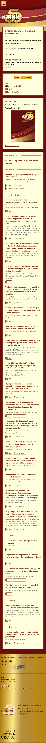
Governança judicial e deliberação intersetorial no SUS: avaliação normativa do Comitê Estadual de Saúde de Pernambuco (22, 406)
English (9, 89)
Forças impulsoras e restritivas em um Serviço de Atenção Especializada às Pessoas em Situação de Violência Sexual (21, 513)
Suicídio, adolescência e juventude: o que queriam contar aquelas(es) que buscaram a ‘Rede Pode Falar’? (22, 310)
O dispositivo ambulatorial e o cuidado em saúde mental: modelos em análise (22, 327)
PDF (10, 185)
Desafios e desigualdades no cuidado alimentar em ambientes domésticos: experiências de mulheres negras (20, 460)
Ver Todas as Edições (12, 146)
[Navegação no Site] (3, 3)
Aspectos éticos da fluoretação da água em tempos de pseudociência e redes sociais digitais (22, 571)
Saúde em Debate (8, 657)
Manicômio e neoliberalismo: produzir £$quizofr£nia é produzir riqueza (21, 586)
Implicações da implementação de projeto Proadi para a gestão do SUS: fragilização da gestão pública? (22, 342)
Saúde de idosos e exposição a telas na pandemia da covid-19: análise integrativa (22, 606)
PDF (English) (20, 185)
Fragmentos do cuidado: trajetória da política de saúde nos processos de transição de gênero (20, 444)
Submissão (22, 657)
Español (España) (13, 92)
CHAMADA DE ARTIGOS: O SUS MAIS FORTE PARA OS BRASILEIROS (23, 64)
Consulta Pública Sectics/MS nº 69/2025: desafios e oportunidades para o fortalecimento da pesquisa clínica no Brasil (21, 219)
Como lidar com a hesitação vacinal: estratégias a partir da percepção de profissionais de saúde (20, 365)
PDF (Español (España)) (16, 188)
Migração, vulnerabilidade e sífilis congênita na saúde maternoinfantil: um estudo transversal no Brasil (21, 386)
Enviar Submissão (23, 77)
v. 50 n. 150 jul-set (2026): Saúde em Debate (21, 162)
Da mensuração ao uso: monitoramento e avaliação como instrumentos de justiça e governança (22, 634)
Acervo (32, 657)
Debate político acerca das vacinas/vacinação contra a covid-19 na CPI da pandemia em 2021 (22, 202)
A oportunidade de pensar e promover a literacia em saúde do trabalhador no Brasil (23, 556)
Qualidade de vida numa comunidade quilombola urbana (20, 475)
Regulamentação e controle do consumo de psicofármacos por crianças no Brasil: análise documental (21, 268)
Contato (40, 657)
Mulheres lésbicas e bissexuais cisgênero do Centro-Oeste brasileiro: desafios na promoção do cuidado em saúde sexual (21, 245)
